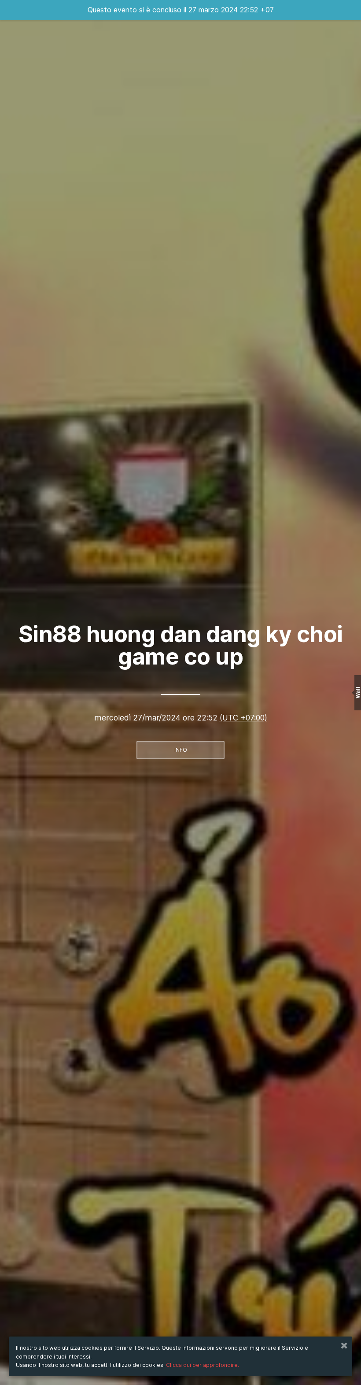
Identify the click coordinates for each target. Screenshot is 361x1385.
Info (180, 749)
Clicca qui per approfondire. (202, 1365)
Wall (357, 692)
